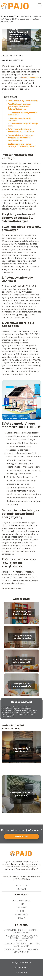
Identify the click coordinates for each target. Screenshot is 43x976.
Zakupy (22, 918)
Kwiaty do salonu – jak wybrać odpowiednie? (21, 794)
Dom (17, 16)
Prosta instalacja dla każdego (23, 100)
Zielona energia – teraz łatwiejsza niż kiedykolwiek (22, 145)
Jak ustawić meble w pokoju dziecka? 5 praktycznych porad (21, 660)
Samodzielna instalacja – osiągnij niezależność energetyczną (20, 138)
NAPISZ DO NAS (21, 836)
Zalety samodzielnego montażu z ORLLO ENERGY (21, 130)
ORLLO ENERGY (30, 77)
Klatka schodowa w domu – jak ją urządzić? (21, 945)
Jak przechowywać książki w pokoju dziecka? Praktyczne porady (21, 612)
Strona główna (7, 16)
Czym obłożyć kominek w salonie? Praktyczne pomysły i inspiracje (21, 750)
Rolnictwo (21, 914)
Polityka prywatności (21, 962)
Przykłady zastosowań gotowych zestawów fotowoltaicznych (19, 106)
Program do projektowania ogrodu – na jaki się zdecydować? (21, 938)
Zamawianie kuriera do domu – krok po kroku (21, 931)
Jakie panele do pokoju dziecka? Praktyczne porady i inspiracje (21, 684)
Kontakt (21, 889)
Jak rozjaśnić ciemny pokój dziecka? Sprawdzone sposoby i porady (21, 636)
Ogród (21, 911)
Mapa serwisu (21, 967)
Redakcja (21, 885)
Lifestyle (22, 907)
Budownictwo (21, 900)
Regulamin (21, 972)
